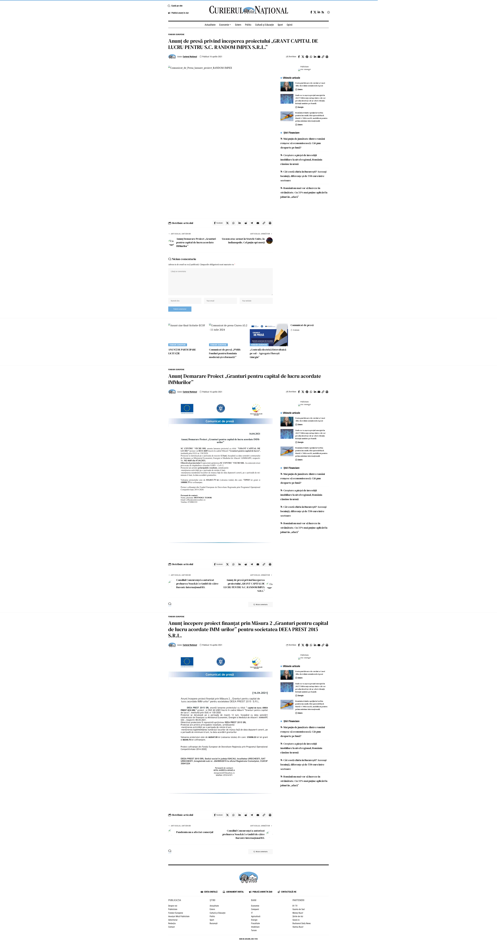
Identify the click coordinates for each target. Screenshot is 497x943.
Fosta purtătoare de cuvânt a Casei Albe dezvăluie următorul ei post (310, 84)
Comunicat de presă (302, 325)
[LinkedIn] (319, 12)
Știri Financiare (291, 132)
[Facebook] (311, 12)
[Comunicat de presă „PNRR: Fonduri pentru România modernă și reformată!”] (228, 334)
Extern (300, 89)
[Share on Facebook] (299, 57)
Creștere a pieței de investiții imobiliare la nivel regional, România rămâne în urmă (301, 159)
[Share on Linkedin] (315, 57)
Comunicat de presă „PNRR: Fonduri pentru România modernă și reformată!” (225, 353)
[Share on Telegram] (251, 223)
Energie (301, 107)
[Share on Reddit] (245, 223)
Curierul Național (190, 56)
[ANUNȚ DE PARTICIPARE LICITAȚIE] (187, 334)
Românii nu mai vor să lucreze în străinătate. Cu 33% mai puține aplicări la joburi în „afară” (303, 192)
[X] (315, 12)
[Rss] (323, 12)
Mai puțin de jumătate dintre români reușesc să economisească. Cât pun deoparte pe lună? (302, 143)
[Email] (319, 57)
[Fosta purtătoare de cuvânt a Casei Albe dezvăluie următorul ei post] (286, 86)
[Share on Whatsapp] (311, 57)
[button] (185, 6)
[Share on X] (303, 57)
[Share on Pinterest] (307, 57)
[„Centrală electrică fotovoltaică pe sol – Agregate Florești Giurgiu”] (269, 334)
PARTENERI (298, 900)
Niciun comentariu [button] (262, 604)
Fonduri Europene (176, 34)
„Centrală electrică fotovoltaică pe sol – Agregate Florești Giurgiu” (268, 353)
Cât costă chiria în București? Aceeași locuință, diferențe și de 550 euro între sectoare (303, 176)
